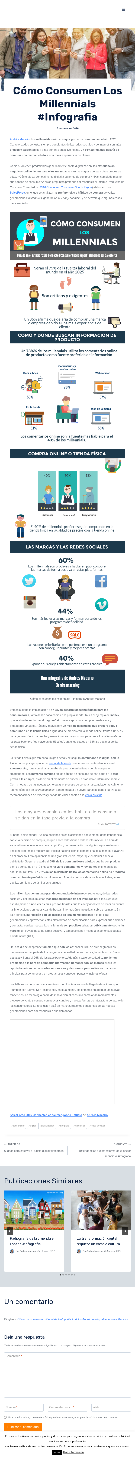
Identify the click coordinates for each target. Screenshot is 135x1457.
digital (32, 1125)
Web (96, 1407)
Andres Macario (97, 1115)
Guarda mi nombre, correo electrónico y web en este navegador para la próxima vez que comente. (63, 1417)
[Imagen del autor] (12, 1251)
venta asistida (93, 795)
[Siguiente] (125, 1231)
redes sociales (97, 1125)
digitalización (47, 1125)
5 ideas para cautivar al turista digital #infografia (34, 1147)
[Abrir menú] (123, 9)
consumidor (17, 1125)
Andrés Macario (20, 139)
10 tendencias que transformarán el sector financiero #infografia (105, 1150)
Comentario (14, 1355)
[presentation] (34, 1210)
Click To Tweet (106, 824)
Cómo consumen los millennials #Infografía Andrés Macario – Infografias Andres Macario (72, 1319)
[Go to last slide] (10, 1231)
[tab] (60, 1274)
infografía (64, 1125)
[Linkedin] (117, 1445)
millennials (79, 1125)
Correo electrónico (61, 1407)
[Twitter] (124, 1445)
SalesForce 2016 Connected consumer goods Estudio (46, 1115)
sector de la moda (60, 763)
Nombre (11, 1407)
